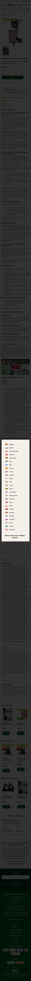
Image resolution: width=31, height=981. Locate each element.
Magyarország (13, 495)
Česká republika (13, 451)
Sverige (11, 526)
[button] (3, 5)
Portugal (11, 509)
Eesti (10, 461)
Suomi (10, 522)
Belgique (11, 444)
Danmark (11, 454)
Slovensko (12, 519)
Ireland (11, 478)
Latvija (11, 485)
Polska (11, 505)
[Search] (28, 10)
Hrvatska (11, 475)
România (11, 512)
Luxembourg (12, 492)
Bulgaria (11, 448)
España (11, 468)
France (11, 471)
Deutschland (12, 458)
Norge (10, 502)
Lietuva (11, 488)
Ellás (10, 465)
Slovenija (11, 516)
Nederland (12, 499)
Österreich (12, 529)
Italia (10, 482)
